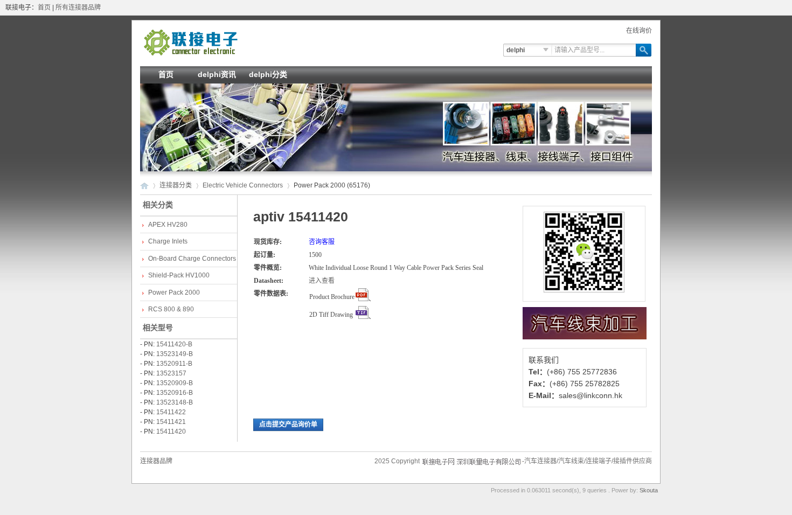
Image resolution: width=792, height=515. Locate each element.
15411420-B (174, 344)
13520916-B (174, 392)
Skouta (649, 490)
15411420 (171, 431)
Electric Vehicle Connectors (243, 185)
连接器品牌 (156, 461)
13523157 (171, 373)
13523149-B (174, 354)
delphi (515, 50)
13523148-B (174, 402)
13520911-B (174, 363)
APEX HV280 (167, 224)
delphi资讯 (217, 74)
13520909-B (174, 383)
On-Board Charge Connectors (192, 258)
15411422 (171, 412)
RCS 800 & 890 (171, 309)
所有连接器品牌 (78, 7)
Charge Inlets (167, 241)
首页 (44, 7)
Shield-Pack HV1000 (179, 275)
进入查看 (322, 280)
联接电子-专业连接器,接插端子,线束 (191, 42)
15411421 (171, 422)
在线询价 (639, 30)
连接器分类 (175, 185)
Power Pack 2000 (174, 292)
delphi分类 (268, 74)
